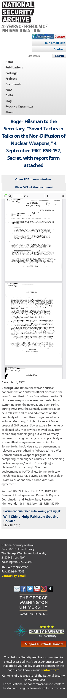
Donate (60, 36)
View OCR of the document (34, 187)
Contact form (50, 670)
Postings (11, 73)
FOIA (8, 90)
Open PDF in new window (33, 179)
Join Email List (55, 43)
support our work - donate (44, 644)
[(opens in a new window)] (17, 590)
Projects (11, 78)
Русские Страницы (19, 106)
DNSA (9, 95)
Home (9, 62)
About (9, 112)
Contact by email (13, 575)
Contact (59, 49)
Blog (8, 101)
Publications (14, 67)
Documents (13, 84)
